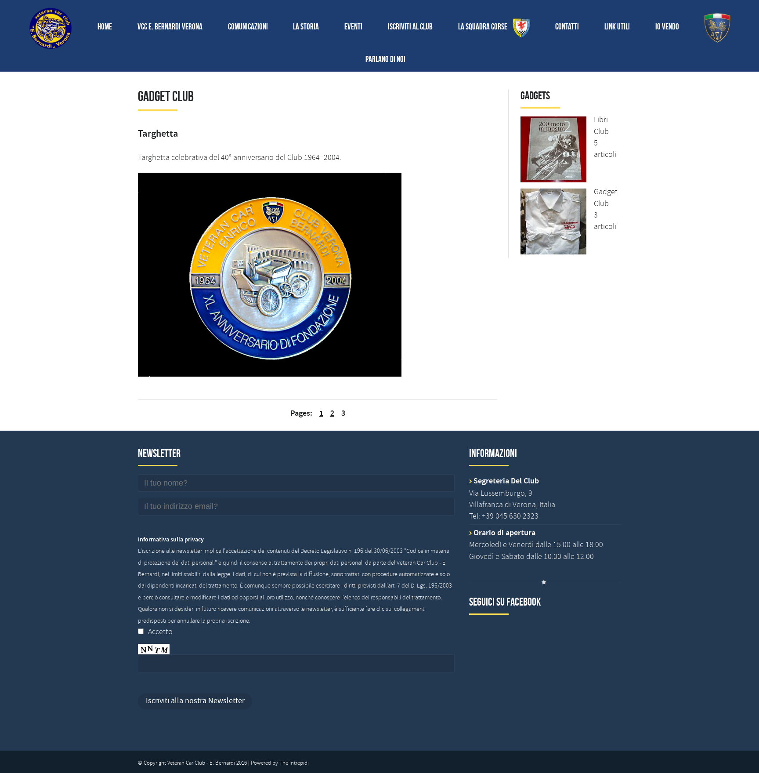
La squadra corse (485, 26)
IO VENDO (667, 26)
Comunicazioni (248, 26)
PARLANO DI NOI (385, 59)
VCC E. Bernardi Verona (169, 26)
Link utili (617, 26)
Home (105, 26)
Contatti (567, 26)
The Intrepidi (294, 762)
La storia (306, 26)
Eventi (353, 26)
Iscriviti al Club (410, 26)
